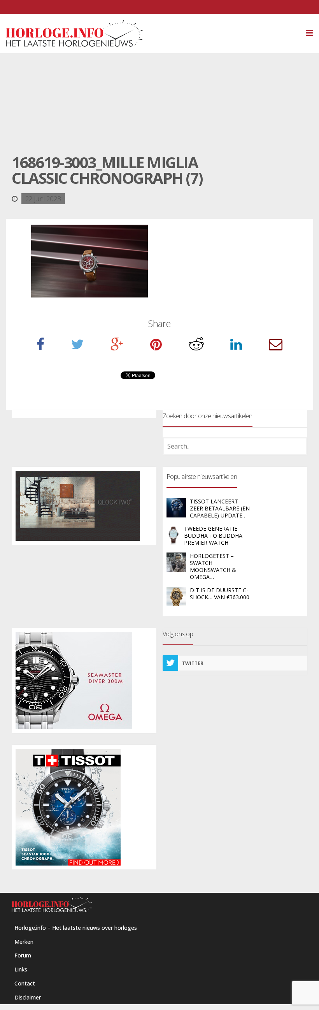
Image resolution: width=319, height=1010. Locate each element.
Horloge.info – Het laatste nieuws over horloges (75, 927)
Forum (22, 955)
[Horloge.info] (159, 33)
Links (20, 969)
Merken (23, 941)
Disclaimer (27, 997)
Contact (24, 983)
